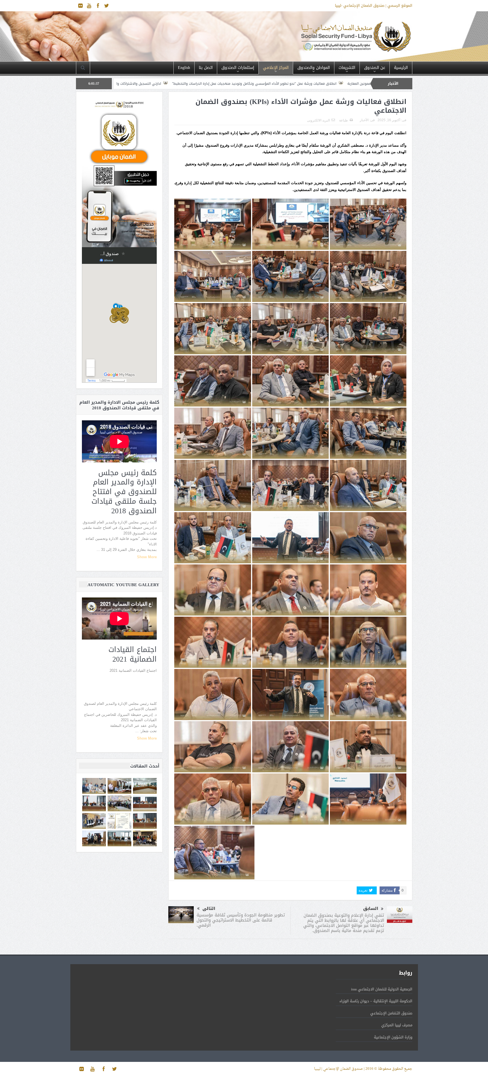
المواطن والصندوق (313, 67)
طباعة (343, 120)
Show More (147, 557)
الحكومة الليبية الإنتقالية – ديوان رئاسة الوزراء (375, 1001)
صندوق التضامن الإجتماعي (391, 1013)
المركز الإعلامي (276, 67)
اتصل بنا (206, 67)
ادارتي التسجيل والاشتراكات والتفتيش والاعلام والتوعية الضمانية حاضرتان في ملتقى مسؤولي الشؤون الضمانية (183, 84)
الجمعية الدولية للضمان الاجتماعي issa (381, 989)
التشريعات (347, 67)
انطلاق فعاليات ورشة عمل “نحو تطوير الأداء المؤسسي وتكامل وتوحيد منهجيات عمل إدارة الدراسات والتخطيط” (360, 84)
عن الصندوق (374, 67)
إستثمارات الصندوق (237, 67)
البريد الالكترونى (318, 120)
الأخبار (364, 120)
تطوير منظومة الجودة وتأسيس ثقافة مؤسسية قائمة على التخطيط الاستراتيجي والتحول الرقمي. (241, 920)
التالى (208, 908)
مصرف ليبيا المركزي (396, 1025)
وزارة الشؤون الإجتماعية (393, 1037)
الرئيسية (401, 67)
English (184, 67)
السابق (370, 908)
